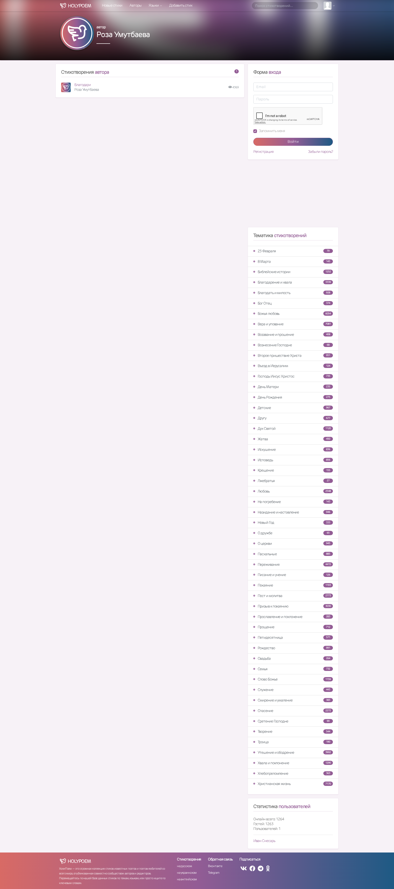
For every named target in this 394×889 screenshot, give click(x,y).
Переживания (294, 564)
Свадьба (294, 658)
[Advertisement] (293, 195)
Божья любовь (294, 313)
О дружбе (293, 533)
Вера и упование (294, 324)
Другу (294, 418)
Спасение (294, 710)
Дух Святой (294, 428)
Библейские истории (294, 271)
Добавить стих (180, 5)
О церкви (294, 543)
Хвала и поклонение (294, 763)
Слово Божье (294, 679)
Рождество (294, 648)
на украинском (187, 873)
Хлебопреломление (294, 773)
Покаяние (294, 585)
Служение (294, 689)
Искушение (294, 449)
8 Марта (294, 261)
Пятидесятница (294, 637)
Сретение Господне (293, 721)
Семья (294, 669)
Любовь (294, 491)
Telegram (213, 873)
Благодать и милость (294, 292)
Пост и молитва (294, 595)
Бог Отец (294, 303)
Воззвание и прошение (294, 334)
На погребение (294, 501)
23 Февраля (293, 251)
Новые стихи (112, 5)
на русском (184, 866)
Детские (294, 407)
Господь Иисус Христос (294, 376)
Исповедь (294, 460)
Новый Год (294, 522)
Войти (293, 141)
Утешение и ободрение (294, 752)
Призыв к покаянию (294, 606)
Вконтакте (215, 866)
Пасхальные (294, 554)
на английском (187, 879)
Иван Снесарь (264, 840)
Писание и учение (294, 574)
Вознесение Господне (293, 345)
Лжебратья (293, 480)
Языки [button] (154, 5)
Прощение (294, 627)
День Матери (294, 386)
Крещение (294, 470)
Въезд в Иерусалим (294, 365)
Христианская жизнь (294, 783)
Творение (294, 731)
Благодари (82, 84)
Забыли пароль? (320, 151)
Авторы (135, 5)
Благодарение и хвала (294, 282)
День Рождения (294, 397)
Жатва (294, 439)
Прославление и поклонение (294, 616)
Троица (294, 742)
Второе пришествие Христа (294, 355)
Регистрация (263, 151)
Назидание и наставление (294, 512)
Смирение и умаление (294, 700)
